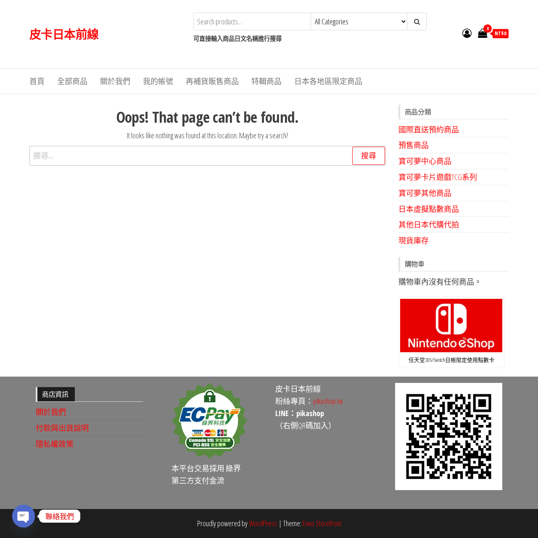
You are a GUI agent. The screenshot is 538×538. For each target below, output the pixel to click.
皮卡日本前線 (64, 34)
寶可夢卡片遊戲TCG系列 (437, 177)
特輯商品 (266, 81)
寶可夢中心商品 (424, 161)
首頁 (37, 81)
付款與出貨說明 (62, 428)
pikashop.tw (328, 401)
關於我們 (115, 81)
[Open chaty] (23, 516)
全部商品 (72, 81)
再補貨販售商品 (212, 81)
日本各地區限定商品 (328, 81)
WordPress (263, 523)
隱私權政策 (55, 444)
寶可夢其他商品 (424, 193)
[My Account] (467, 32)
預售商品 (413, 145)
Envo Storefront (322, 523)
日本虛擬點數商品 (428, 209)
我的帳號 (158, 81)
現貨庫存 (413, 240)
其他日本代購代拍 (428, 224)
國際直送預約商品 (428, 129)
